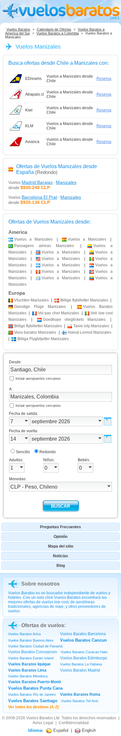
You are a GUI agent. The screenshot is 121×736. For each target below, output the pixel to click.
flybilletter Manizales (84, 300)
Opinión (60, 536)
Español (60, 730)
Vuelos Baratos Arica (24, 634)
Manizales (31, 300)
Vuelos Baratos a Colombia (57, 33)
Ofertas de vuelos (42, 625)
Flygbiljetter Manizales (43, 339)
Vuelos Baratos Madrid (80, 670)
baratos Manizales (35, 332)
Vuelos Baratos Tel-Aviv (79, 701)
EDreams (33, 78)
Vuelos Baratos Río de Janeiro (32, 694)
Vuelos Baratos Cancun (83, 640)
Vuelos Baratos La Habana (81, 664)
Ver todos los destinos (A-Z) (33, 707)
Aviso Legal (43, 723)
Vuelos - (42, 182)
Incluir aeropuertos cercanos (38, 378)
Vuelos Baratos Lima (27, 670)
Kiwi (29, 110)
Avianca (32, 141)
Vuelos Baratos (18, 29)
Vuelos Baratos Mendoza (27, 676)
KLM (29, 126)
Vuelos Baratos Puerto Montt (34, 682)
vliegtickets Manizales (74, 319)
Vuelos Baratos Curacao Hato (84, 652)
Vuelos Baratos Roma (80, 694)
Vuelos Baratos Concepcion (32, 652)
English (88, 730)
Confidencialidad (74, 723)
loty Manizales (91, 326)
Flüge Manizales (40, 306)
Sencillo (23, 452)
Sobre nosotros (40, 584)
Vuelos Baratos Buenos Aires (31, 640)
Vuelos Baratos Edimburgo (83, 658)
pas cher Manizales (58, 313)
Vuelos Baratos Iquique (29, 664)
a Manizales (33, 239)
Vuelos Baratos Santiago (32, 700)
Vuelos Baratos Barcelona (83, 634)
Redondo (47, 452)
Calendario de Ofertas (54, 29)
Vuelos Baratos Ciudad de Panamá (35, 646)
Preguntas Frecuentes (60, 527)
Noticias (60, 556)
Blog (60, 565)
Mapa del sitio (60, 546)
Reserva (103, 78)
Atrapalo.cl (34, 94)
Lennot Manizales (89, 332)
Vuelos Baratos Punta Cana (35, 688)
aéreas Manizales (44, 246)
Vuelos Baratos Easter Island (31, 658)
